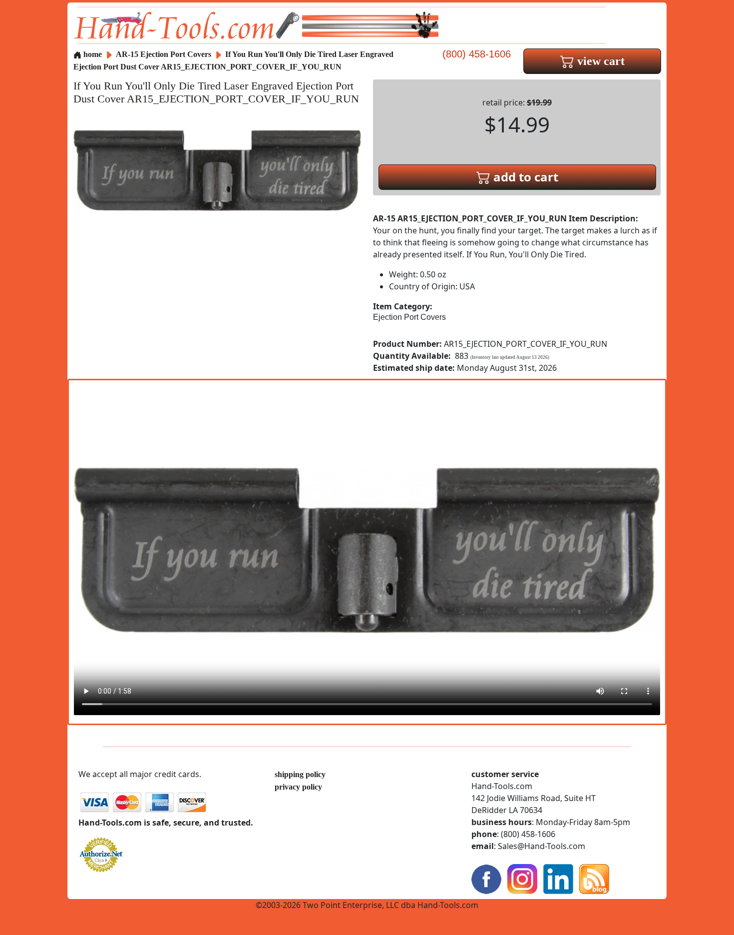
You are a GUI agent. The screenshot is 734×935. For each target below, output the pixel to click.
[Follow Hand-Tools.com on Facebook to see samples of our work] (486, 878)
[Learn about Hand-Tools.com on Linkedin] (558, 878)
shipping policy (300, 774)
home (91, 54)
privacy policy (298, 787)
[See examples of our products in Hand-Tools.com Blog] (594, 878)
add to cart (524, 176)
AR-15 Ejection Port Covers (163, 54)
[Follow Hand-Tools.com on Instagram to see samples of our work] (522, 878)
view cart (599, 60)
